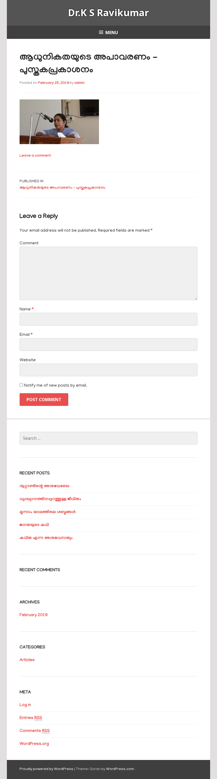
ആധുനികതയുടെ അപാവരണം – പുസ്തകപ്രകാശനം (63, 185)
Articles (27, 660)
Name (27, 309)
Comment (29, 243)
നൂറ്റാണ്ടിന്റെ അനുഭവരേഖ (44, 486)
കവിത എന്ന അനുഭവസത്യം (46, 538)
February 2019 (33, 615)
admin (79, 83)
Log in (25, 705)
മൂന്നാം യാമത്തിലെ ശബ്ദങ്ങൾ (48, 512)
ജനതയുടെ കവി (34, 525)
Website (28, 360)
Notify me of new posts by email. (55, 385)
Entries (31, 718)
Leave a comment (35, 156)
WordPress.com (120, 769)
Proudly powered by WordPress (46, 769)
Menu (111, 32)
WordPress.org (34, 744)
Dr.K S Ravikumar (108, 12)
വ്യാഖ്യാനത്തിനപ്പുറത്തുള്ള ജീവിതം (50, 499)
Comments (35, 731)
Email (26, 335)
